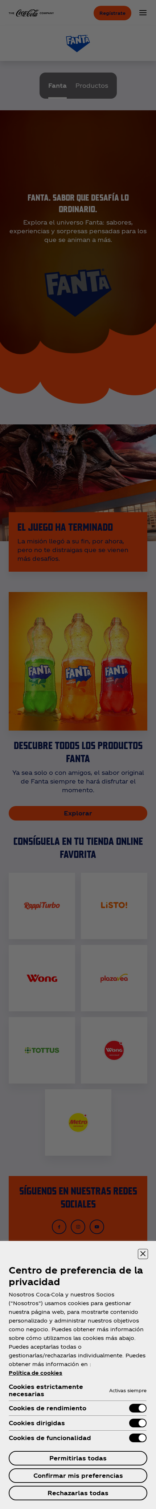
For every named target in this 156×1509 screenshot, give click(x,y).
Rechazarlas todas (78, 1492)
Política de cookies (35, 1373)
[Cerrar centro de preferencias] (143, 1254)
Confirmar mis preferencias (78, 1475)
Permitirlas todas (78, 1458)
